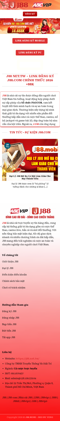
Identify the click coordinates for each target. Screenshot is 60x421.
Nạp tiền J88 (9, 324)
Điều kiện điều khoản (14, 274)
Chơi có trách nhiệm (13, 287)
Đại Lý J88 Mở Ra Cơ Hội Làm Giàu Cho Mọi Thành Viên (30, 177)
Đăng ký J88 (9, 311)
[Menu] (3, 4)
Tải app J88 (8, 337)
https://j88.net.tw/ (27, 358)
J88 (4, 223)
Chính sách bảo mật (13, 281)
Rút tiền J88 (9, 330)
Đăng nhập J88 (10, 317)
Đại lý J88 (7, 268)
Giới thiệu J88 (10, 261)
